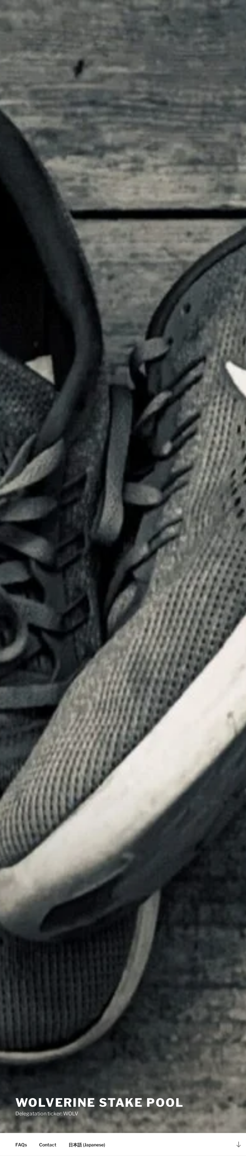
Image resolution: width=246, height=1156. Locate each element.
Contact (47, 1144)
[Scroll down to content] (238, 1144)
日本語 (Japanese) (87, 1144)
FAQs (21, 1144)
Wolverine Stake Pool (99, 1103)
